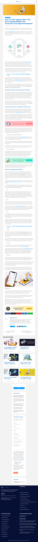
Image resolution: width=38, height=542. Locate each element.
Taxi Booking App (4, 525)
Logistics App (4, 530)
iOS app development (25, 246)
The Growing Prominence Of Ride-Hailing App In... (10, 348)
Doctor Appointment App (6, 515)
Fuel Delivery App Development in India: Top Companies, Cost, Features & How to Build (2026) (18, 404)
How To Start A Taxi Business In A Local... (26, 363)
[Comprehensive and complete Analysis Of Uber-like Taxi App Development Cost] (10, 357)
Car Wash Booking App (5, 519)
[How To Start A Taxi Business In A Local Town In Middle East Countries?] (27, 357)
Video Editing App (4, 536)
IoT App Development (23, 498)
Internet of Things (23, 507)
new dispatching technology (28, 248)
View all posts (12, 326)
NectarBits (28, 540)
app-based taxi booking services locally (13, 181)
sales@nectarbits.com (23, 515)
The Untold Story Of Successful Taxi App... (26, 378)
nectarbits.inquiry (22, 516)
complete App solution (27, 61)
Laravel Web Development (24, 503)
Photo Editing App (5, 534)
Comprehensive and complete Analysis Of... (10, 363)
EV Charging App (4, 532)
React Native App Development (25, 496)
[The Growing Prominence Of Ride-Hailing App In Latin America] (10, 342)
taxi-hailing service (11, 31)
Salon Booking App (5, 517)
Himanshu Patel (8, 25)
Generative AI (22, 505)
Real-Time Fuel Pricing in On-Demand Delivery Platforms (18, 408)
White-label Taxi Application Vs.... (25, 348)
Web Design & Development (24, 494)
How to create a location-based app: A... (10, 378)
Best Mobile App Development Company (17, 320)
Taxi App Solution (7, 17)
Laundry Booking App (5, 521)
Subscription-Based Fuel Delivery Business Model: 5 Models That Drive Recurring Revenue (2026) (18, 396)
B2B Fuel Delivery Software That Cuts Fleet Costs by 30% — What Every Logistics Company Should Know (18, 400)
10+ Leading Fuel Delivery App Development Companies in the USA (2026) (18, 411)
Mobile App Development (24, 492)
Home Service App (4, 523)
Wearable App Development (24, 509)
